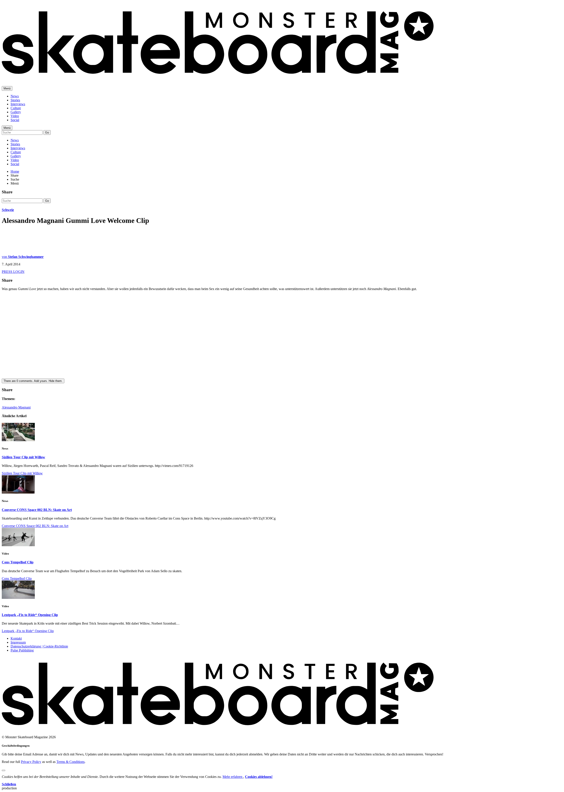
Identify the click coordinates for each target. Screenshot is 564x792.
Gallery (16, 112)
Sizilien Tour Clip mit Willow (23, 457)
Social (15, 120)
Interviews (18, 104)
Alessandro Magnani (16, 407)
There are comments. (33, 381)
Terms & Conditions (70, 762)
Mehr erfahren (233, 777)
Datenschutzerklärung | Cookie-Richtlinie (39, 646)
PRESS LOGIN (13, 272)
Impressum (18, 642)
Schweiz (8, 210)
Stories (15, 100)
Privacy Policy (31, 762)
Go (47, 132)
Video (15, 116)
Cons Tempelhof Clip (17, 562)
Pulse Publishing (22, 650)
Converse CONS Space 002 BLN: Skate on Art (37, 510)
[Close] (3, 770)
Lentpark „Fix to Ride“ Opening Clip (30, 615)
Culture (16, 108)
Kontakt (16, 638)
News (15, 96)
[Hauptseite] (218, 77)
